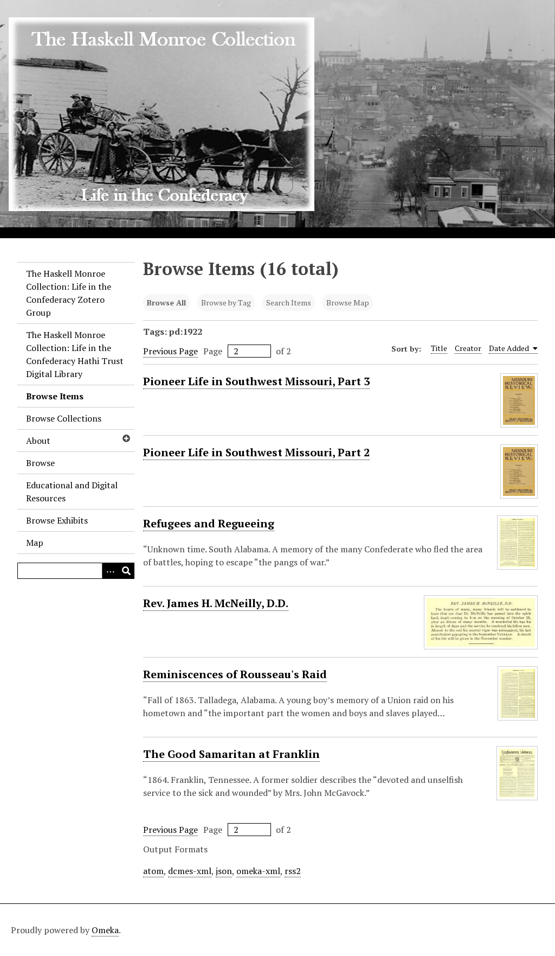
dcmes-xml (189, 871)
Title (439, 348)
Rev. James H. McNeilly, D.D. (215, 603)
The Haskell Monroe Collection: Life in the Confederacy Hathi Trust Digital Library (75, 354)
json (224, 871)
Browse (40, 463)
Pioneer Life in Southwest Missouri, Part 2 (256, 452)
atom (153, 871)
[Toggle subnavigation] (125, 438)
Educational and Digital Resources (72, 491)
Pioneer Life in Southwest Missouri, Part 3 (256, 381)
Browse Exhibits (57, 520)
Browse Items (54, 396)
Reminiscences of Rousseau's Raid (235, 674)
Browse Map (347, 302)
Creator (468, 348)
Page (212, 351)
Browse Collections (63, 418)
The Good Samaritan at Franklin (231, 754)
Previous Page (170, 351)
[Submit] (126, 571)
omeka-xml (258, 871)
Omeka (105, 930)
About (38, 441)
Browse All (166, 302)
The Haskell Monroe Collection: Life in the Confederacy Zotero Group (68, 292)
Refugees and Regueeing (208, 523)
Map (34, 543)
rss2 (293, 871)
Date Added (510, 348)
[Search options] (110, 571)
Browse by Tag (226, 302)
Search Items (288, 302)
